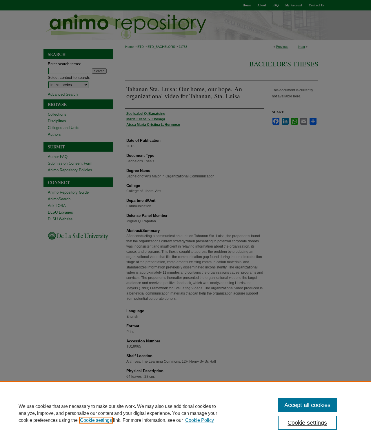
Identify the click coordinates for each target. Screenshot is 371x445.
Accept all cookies (307, 405)
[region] (185, 413)
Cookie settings (96, 420)
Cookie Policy (199, 420)
